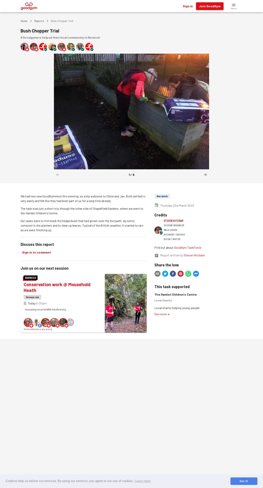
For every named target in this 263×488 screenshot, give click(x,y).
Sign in (188, 6)
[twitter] (165, 274)
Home (24, 20)
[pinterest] (181, 274)
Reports (39, 20)
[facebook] (173, 274)
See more (160, 314)
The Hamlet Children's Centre (175, 294)
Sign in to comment (36, 252)
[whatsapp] (188, 274)
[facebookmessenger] (196, 274)
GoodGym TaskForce (187, 247)
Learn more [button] (143, 481)
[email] (157, 274)
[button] (233, 6)
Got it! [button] (244, 481)
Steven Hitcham (173, 220)
